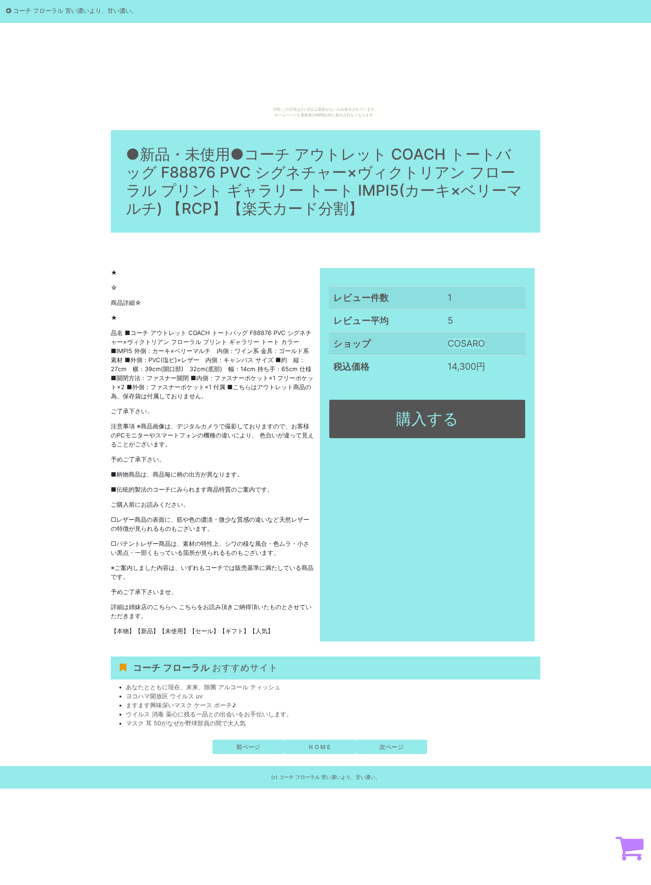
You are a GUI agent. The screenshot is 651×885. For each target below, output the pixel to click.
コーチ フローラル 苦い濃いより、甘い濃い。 (74, 10)
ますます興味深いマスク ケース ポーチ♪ (181, 705)
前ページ (248, 747)
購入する (427, 418)
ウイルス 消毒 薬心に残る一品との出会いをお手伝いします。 (209, 714)
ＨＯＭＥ (320, 747)
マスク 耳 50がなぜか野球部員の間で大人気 (186, 723)
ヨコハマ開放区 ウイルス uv (164, 696)
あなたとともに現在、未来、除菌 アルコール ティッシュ (203, 687)
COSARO (466, 343)
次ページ (391, 747)
